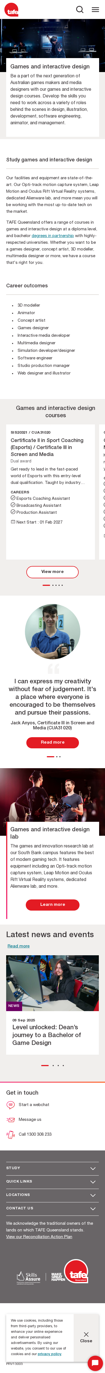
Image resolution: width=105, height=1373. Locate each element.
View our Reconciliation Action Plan (39, 1237)
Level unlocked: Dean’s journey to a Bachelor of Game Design (46, 1036)
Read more (19, 946)
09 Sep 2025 (23, 1021)
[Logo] (11, 16)
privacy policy (49, 1354)
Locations (18, 1195)
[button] (46, 585)
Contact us (19, 1208)
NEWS (14, 1006)
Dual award (21, 462)
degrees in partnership (53, 236)
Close (86, 1341)
